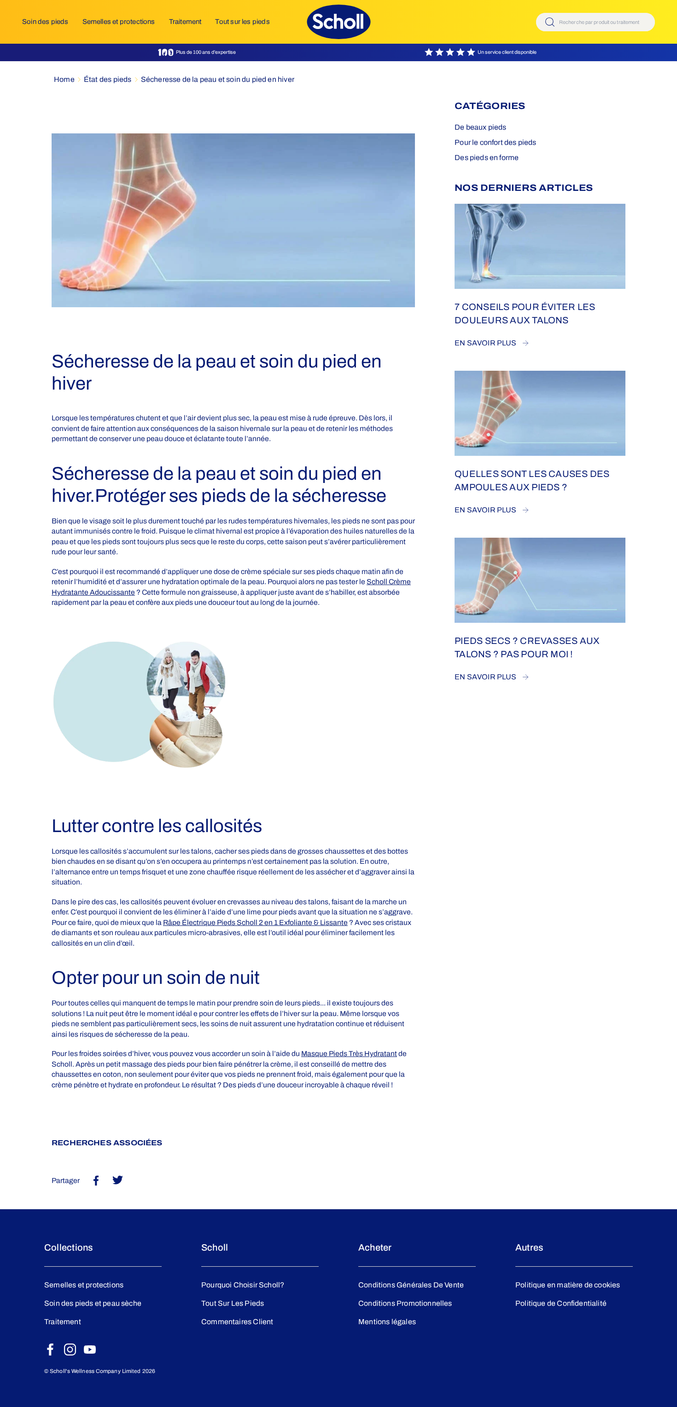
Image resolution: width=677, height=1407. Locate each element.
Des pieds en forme (487, 157)
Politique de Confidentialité (561, 1303)
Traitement (185, 21)
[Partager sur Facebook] (96, 1180)
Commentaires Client (237, 1322)
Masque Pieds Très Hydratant (349, 1053)
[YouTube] (90, 1349)
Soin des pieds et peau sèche (92, 1303)
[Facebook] (50, 1349)
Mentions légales (387, 1322)
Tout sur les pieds (242, 21)
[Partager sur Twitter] (117, 1180)
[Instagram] (70, 1349)
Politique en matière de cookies (567, 1285)
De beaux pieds (481, 127)
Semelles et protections (118, 21)
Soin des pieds (45, 21)
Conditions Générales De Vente (411, 1285)
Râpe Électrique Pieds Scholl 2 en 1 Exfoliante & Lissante (255, 922)
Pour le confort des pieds (496, 142)
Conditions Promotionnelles (405, 1303)
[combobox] (595, 22)
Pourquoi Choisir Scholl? (242, 1285)
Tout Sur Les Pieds (232, 1303)
